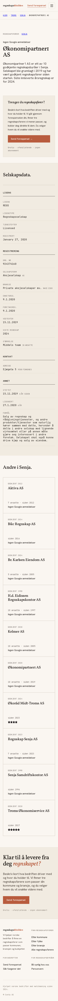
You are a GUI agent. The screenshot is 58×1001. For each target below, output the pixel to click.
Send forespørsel (36, 5)
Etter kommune (39, 937)
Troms (13, 15)
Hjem (5, 15)
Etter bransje (38, 945)
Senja (22, 15)
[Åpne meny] (51, 5)
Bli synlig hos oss (40, 964)
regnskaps (13, 5)
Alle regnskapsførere (42, 949)
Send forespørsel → (22, 138)
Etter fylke (37, 941)
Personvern (37, 968)
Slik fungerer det (12, 968)
